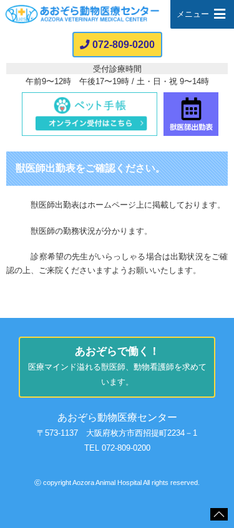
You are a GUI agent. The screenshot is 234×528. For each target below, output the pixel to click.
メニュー (193, 14)
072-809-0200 (123, 44)
